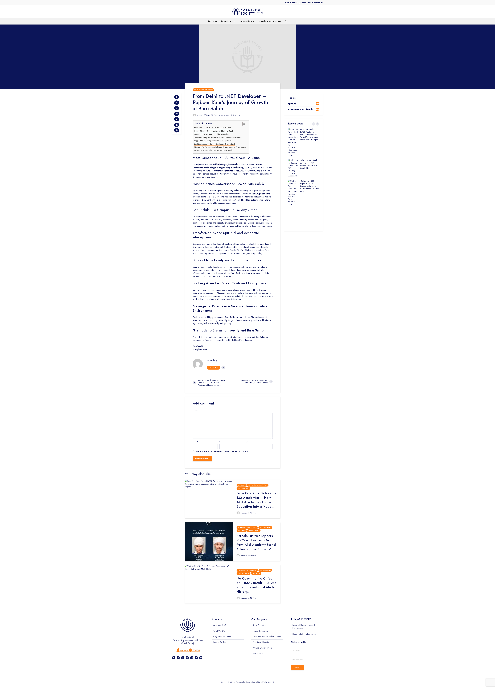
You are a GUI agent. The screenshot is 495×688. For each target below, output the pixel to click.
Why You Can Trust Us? (223, 636)
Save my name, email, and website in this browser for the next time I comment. (222, 451)
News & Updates (247, 21)
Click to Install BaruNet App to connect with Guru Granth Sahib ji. (188, 640)
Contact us (317, 2)
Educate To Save (243, 573)
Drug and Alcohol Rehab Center (267, 636)
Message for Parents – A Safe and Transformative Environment (220, 147)
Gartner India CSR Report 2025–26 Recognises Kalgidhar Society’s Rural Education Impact (309, 186)
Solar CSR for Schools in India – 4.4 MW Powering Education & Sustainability (308, 164)
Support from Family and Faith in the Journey (212, 140)
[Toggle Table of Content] (243, 124)
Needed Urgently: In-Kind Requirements (303, 627)
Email (221, 442)
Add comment (225, 115)
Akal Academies (243, 488)
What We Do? (219, 630)
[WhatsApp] (200, 657)
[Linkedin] (191, 657)
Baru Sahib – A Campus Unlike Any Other (211, 134)
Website (248, 442)
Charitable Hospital (261, 642)
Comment (196, 411)
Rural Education (259, 625)
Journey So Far (219, 642)
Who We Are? (219, 625)
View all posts (213, 368)
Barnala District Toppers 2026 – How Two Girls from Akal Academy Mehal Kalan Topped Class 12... (256, 542)
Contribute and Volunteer (270, 21)
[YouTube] (196, 657)
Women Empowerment (262, 647)
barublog (199, 115)
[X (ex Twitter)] (178, 657)
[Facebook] (173, 657)
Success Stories (254, 531)
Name (195, 442)
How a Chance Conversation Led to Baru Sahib (213, 131)
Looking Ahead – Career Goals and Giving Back (214, 144)
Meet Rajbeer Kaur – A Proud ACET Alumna (212, 127)
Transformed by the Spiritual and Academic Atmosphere (217, 137)
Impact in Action (228, 21)
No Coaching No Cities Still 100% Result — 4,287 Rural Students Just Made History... (256, 585)
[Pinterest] (182, 657)
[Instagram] (187, 657)
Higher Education (260, 630)
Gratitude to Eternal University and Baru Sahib (213, 150)
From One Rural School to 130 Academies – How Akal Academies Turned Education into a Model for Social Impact (309, 134)
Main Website (291, 2)
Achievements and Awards (203, 90)
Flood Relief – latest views (304, 633)
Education (212, 21)
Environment (258, 653)
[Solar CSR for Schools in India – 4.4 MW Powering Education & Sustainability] (293, 168)
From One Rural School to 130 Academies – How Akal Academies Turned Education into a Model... (256, 500)
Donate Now (305, 2)
